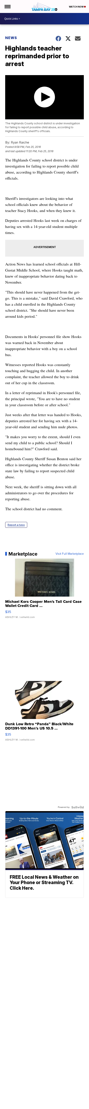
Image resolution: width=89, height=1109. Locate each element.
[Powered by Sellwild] (77, 807)
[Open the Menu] (7, 6)
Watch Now (76, 6)
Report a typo (16, 524)
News (11, 38)
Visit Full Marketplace (70, 553)
